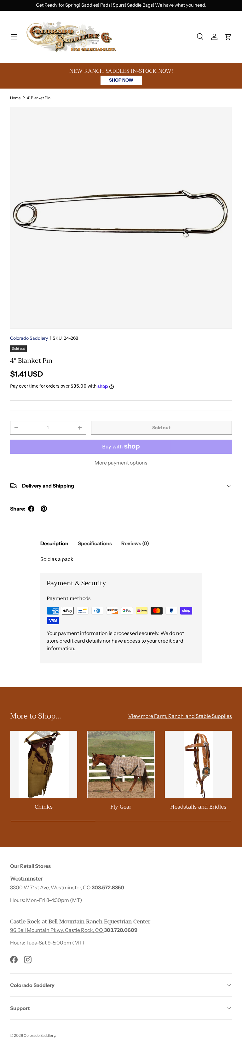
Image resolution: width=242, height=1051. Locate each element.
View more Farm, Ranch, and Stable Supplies (180, 716)
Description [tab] (54, 543)
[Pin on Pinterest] (43, 508)
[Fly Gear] (121, 764)
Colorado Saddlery (29, 338)
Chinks (44, 806)
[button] (228, 37)
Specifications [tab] (95, 543)
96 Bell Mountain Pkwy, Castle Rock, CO (57, 930)
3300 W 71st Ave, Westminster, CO (50, 887)
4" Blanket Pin (38, 97)
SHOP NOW (121, 80)
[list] (121, 217)
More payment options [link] (121, 462)
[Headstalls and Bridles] (198, 764)
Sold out (161, 427)
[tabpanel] (121, 559)
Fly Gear (120, 806)
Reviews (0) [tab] (135, 543)
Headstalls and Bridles (198, 806)
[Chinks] (43, 764)
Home (15, 97)
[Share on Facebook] (31, 508)
